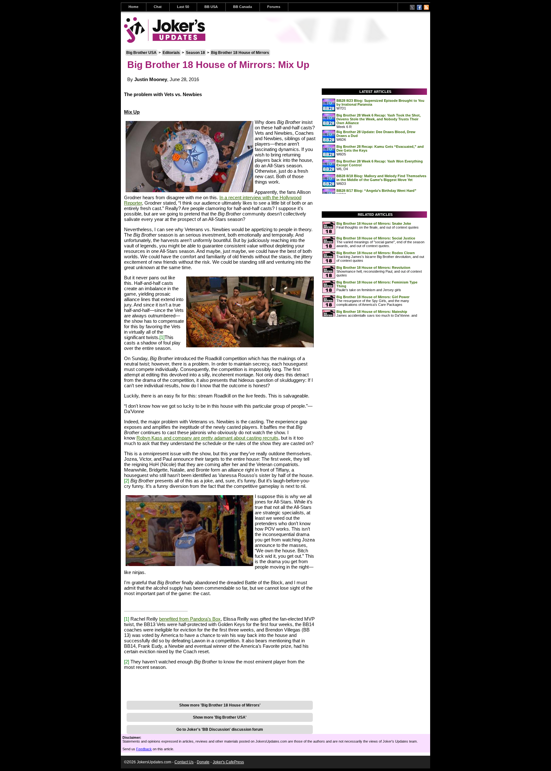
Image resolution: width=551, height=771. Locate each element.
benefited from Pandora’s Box (190, 619)
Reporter (133, 203)
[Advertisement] (219, 687)
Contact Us (184, 762)
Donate (203, 762)
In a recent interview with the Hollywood (260, 197)
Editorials (171, 52)
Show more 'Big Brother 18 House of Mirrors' (220, 705)
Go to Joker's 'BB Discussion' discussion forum (219, 729)
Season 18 (195, 52)
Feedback (144, 749)
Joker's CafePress (228, 762)
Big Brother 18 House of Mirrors (240, 52)
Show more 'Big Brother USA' (219, 717)
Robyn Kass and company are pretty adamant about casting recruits (207, 438)
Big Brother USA (141, 52)
